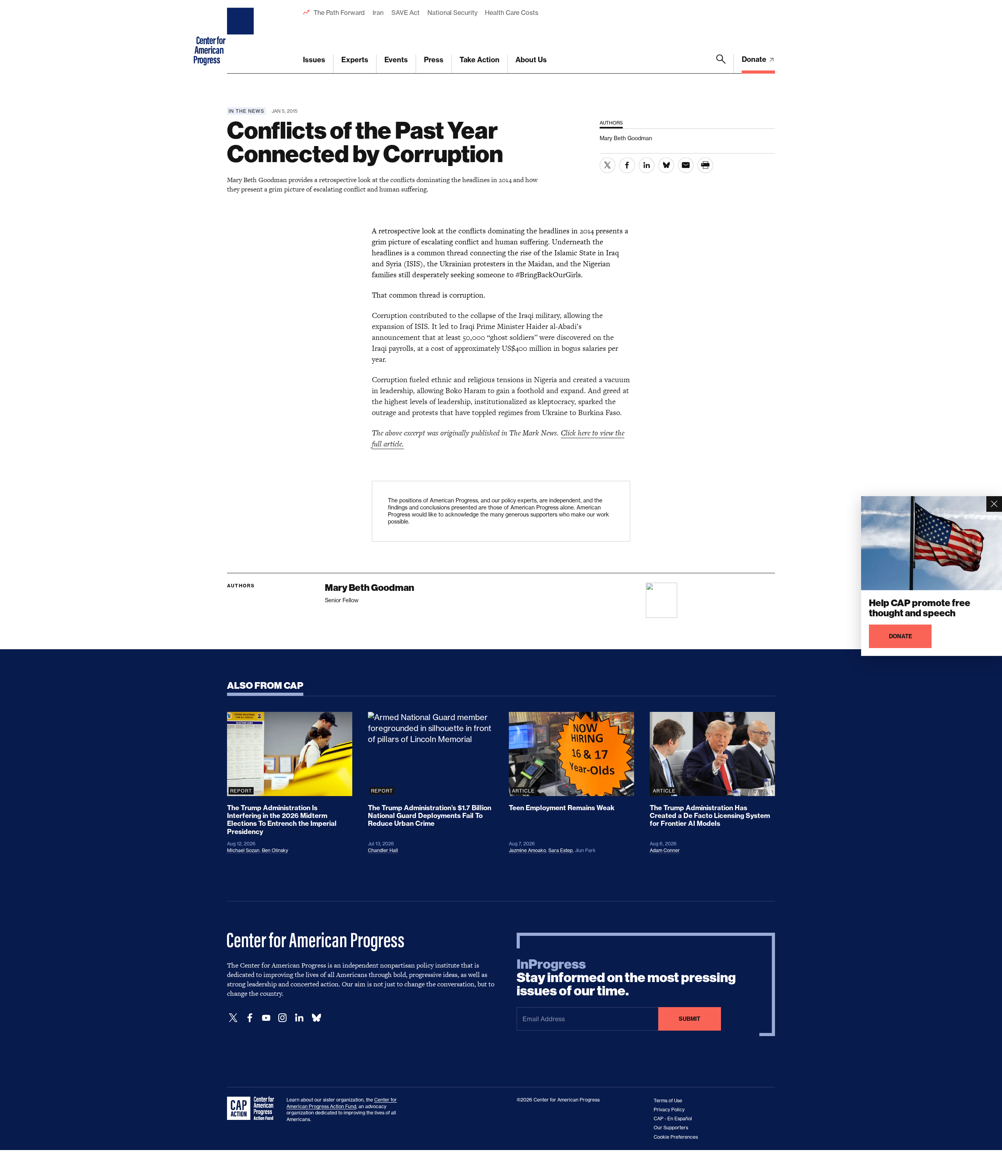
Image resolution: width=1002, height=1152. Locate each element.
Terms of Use (668, 1100)
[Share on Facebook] (627, 165)
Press (433, 59)
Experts (354, 59)
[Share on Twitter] (607, 165)
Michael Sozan (243, 850)
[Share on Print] (705, 165)
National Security (452, 12)
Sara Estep (560, 850)
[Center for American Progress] (241, 37)
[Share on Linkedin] (646, 165)
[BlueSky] (316, 1018)
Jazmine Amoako (527, 850)
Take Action (479, 59)
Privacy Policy (669, 1109)
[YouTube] (266, 1018)
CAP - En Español (673, 1118)
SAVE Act (405, 12)
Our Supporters (671, 1127)
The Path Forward (339, 12)
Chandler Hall (383, 850)
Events (396, 59)
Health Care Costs (511, 12)
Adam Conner (665, 850)
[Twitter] (233, 1018)
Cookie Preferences (676, 1137)
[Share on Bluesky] (666, 165)
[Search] (721, 64)
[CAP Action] (253, 1108)
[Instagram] (282, 1018)
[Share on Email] (686, 165)
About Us (531, 59)
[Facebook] (249, 1018)
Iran (378, 12)
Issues (314, 59)
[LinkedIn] (299, 1018)
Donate (755, 59)
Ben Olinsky (275, 850)
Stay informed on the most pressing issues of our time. (626, 978)
